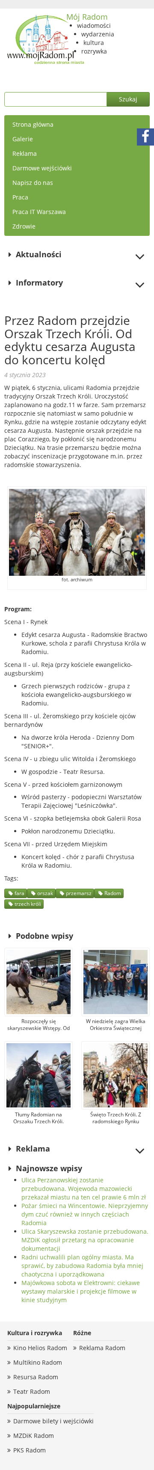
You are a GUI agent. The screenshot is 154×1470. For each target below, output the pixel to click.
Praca (20, 197)
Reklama (24, 153)
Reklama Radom (102, 1348)
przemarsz (79, 893)
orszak (45, 893)
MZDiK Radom (33, 1435)
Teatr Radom (31, 1391)
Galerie (22, 139)
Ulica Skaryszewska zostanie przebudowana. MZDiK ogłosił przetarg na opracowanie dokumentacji (84, 1240)
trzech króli (28, 904)
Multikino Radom (37, 1362)
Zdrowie (24, 226)
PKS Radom (29, 1450)
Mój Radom (87, 17)
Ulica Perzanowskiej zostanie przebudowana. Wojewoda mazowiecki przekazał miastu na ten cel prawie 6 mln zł (83, 1188)
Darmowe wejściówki (42, 168)
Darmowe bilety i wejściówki (53, 1421)
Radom (112, 893)
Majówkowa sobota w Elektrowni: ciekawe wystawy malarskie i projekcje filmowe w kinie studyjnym (80, 1291)
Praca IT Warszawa (39, 212)
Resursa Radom (35, 1377)
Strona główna (32, 124)
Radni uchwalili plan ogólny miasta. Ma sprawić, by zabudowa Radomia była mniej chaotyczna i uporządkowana (82, 1265)
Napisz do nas (32, 183)
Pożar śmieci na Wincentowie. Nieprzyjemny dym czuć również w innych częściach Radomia (84, 1214)
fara (19, 893)
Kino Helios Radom (40, 1348)
